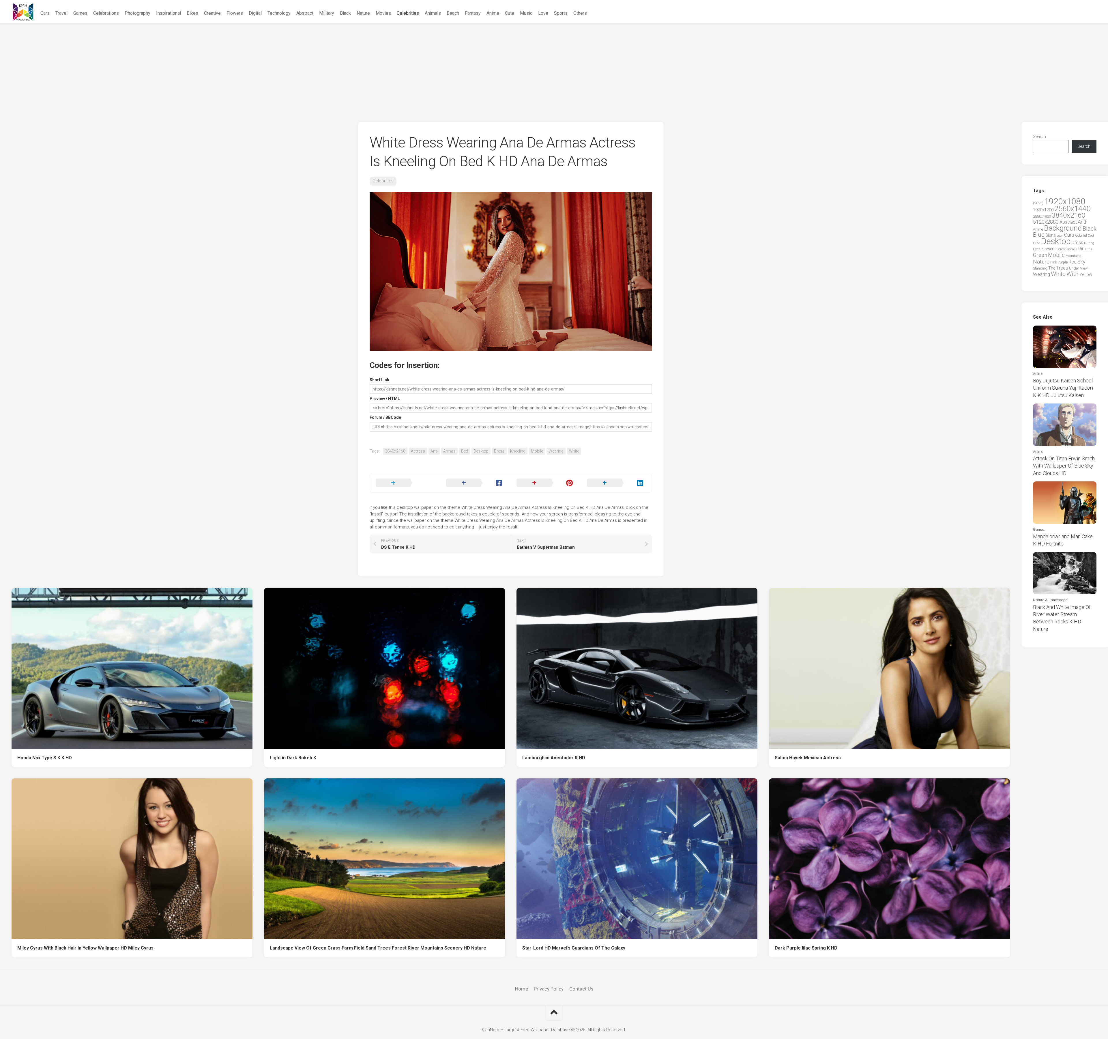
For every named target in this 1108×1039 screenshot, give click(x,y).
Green (1040, 255)
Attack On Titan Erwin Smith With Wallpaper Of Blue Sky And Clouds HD (1064, 465)
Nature (363, 13)
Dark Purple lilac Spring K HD (806, 948)
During (1089, 243)
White (574, 451)
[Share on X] (405, 483)
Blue (1039, 234)
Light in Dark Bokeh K (293, 757)
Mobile (537, 451)
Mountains (1073, 256)
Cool (1091, 236)
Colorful (1081, 235)
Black (345, 13)
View (1084, 268)
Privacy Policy (549, 989)
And (1082, 222)
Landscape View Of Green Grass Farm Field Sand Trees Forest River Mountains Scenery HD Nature (378, 948)
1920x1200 (1043, 209)
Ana (434, 451)
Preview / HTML (385, 398)
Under (1074, 268)
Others (580, 13)
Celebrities (408, 13)
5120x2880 (1046, 222)
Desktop (481, 451)
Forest (1061, 249)
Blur (1049, 235)
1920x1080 (1064, 201)
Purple (1063, 262)
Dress (499, 451)
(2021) (1038, 203)
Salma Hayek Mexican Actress (808, 757)
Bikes (192, 13)
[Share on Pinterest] (546, 483)
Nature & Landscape (1050, 600)
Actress (418, 451)
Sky (1081, 262)
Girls (1088, 249)
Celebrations (106, 13)
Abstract (304, 13)
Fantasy (473, 13)
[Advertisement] (554, 67)
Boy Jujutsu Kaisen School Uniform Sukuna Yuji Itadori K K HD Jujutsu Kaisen (1063, 388)
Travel (61, 13)
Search (1039, 136)
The (1051, 268)
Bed (464, 451)
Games (80, 13)
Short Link (379, 380)
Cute (509, 13)
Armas (449, 451)
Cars (45, 13)
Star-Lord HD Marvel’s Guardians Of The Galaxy (573, 948)
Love (543, 13)
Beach (453, 13)
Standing (1040, 268)
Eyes (1036, 249)
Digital (255, 13)
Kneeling (517, 451)
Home (521, 989)
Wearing (556, 451)
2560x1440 (1072, 208)
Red (1072, 262)
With (1072, 273)
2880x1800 (1042, 216)
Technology (279, 13)
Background (1063, 228)
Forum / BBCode (385, 417)
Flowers (235, 13)
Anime (492, 13)
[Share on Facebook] (475, 483)
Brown (1058, 235)
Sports (561, 13)
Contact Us (581, 989)
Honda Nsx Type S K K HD (44, 757)
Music (526, 13)
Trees (1062, 268)
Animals (433, 13)
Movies (383, 13)
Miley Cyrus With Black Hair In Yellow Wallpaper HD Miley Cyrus (85, 948)
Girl (1081, 248)
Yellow (1085, 274)
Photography (137, 13)
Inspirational (168, 13)
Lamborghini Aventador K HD (553, 757)
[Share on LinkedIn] (616, 483)
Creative (212, 13)
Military (326, 13)
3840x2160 (395, 451)
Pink (1053, 262)
